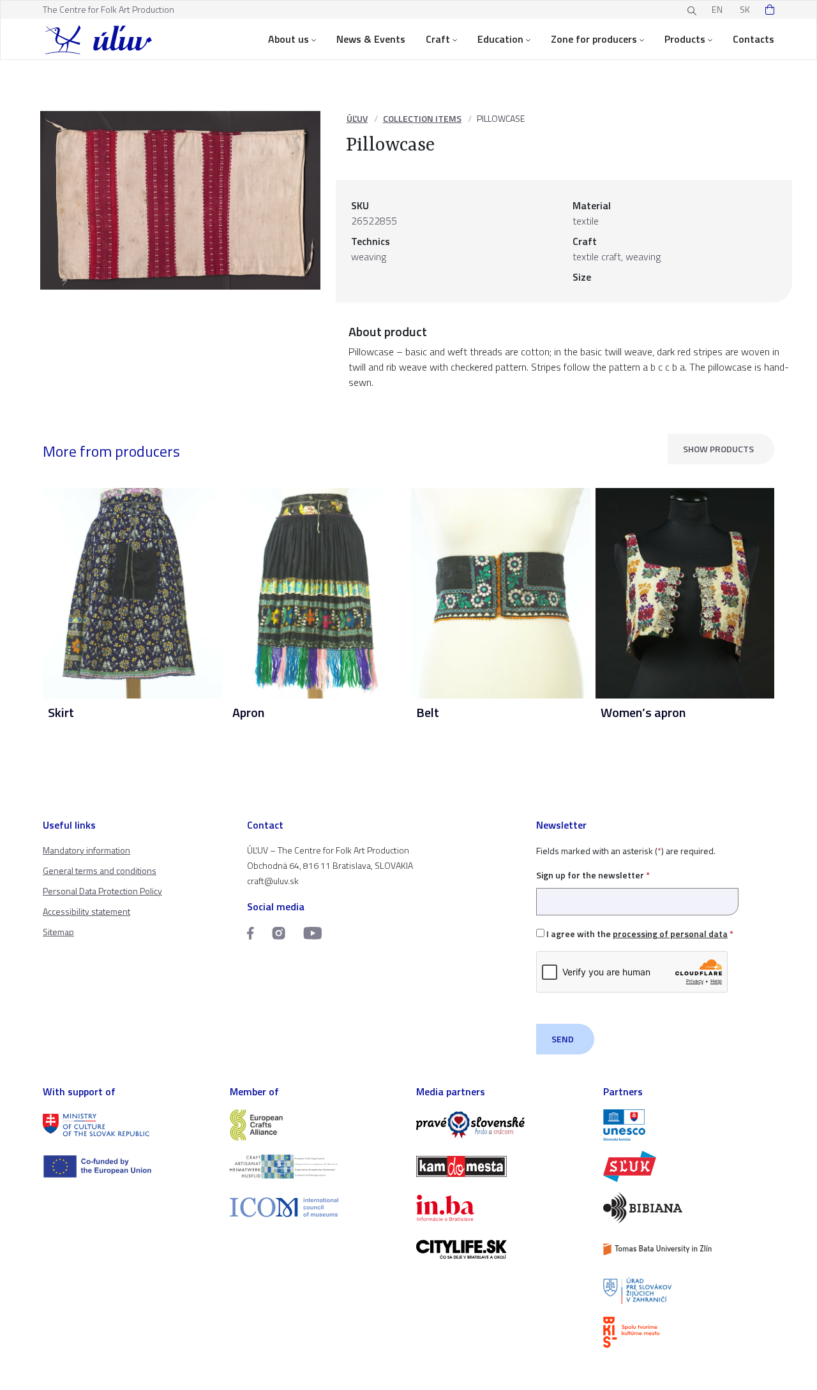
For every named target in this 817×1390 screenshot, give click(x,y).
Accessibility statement (86, 911)
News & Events (370, 39)
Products (684, 39)
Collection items (422, 118)
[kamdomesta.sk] (502, 1166)
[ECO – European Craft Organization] (315, 1166)
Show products (718, 448)
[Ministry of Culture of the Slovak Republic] (128, 1125)
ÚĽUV (357, 118)
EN (717, 9)
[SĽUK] (689, 1166)
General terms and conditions (99, 870)
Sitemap (58, 931)
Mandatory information (86, 850)
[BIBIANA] (689, 1208)
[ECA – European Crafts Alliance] (315, 1125)
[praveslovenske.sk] (502, 1125)
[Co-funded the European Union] (128, 1166)
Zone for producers (594, 39)
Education (500, 39)
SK (745, 9)
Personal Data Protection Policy (102, 891)
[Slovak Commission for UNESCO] (689, 1125)
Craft (438, 39)
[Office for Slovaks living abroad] (689, 1290)
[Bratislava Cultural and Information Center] (689, 1332)
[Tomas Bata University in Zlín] (689, 1249)
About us (288, 39)
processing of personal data (670, 933)
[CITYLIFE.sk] (502, 1249)
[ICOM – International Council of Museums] (315, 1207)
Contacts (753, 39)
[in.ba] (502, 1208)
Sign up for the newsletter (593, 875)
